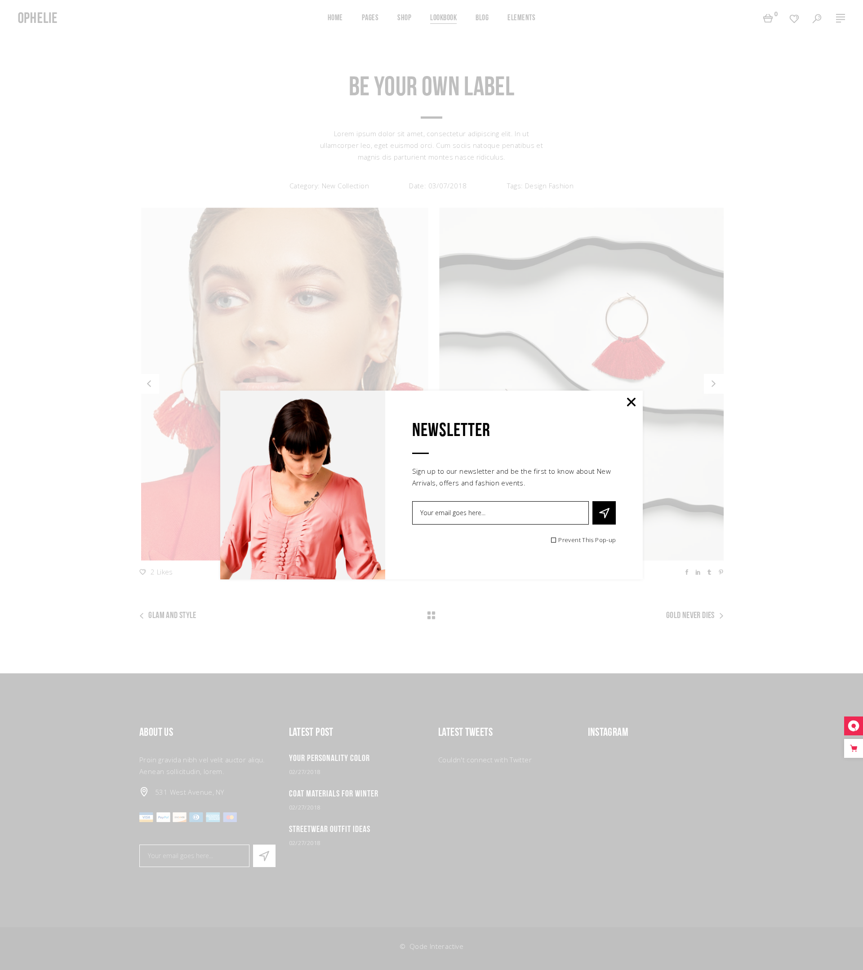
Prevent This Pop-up (587, 540)
